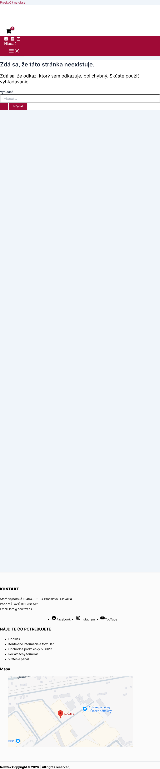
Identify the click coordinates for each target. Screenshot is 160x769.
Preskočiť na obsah (13, 2)
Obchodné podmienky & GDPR (30, 649)
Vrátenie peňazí (19, 659)
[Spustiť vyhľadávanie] (4, 106)
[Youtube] (18, 40)
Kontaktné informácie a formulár (31, 644)
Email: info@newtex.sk (16, 609)
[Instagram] (12, 40)
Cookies (14, 639)
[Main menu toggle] (14, 51)
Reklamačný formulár (23, 654)
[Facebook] (6, 40)
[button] (10, 43)
